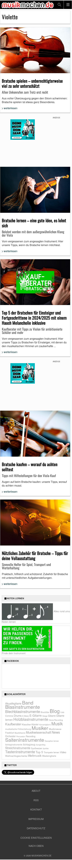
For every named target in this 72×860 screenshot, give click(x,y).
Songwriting (40, 744)
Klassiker (26, 724)
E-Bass (25, 715)
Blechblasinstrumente (22, 711)
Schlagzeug (29, 744)
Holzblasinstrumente (30, 719)
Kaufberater (13, 724)
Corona (9, 715)
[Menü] (68, 5)
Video (63, 752)
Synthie (46, 748)
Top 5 (39, 752)
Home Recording (56, 720)
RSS (36, 800)
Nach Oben (36, 845)
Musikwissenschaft (38, 732)
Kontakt (36, 809)
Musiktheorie (20, 732)
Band (27, 702)
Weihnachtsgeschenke (16, 755)
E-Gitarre (35, 715)
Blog (55, 710)
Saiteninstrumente (24, 739)
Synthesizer (36, 748)
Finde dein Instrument (13, 653)
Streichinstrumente (17, 748)
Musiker (40, 727)
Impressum (36, 819)
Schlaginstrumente (13, 744)
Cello (62, 712)
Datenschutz (36, 828)
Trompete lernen (51, 752)
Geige (44, 715)
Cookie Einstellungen (36, 837)
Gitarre (52, 715)
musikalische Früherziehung (18, 729)
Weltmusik (35, 755)
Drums (18, 716)
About (36, 790)
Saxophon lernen (52, 741)
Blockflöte (45, 712)
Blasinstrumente (22, 706)
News (56, 732)
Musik (57, 723)
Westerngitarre (49, 755)
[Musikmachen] (28, 5)
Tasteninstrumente (20, 751)
